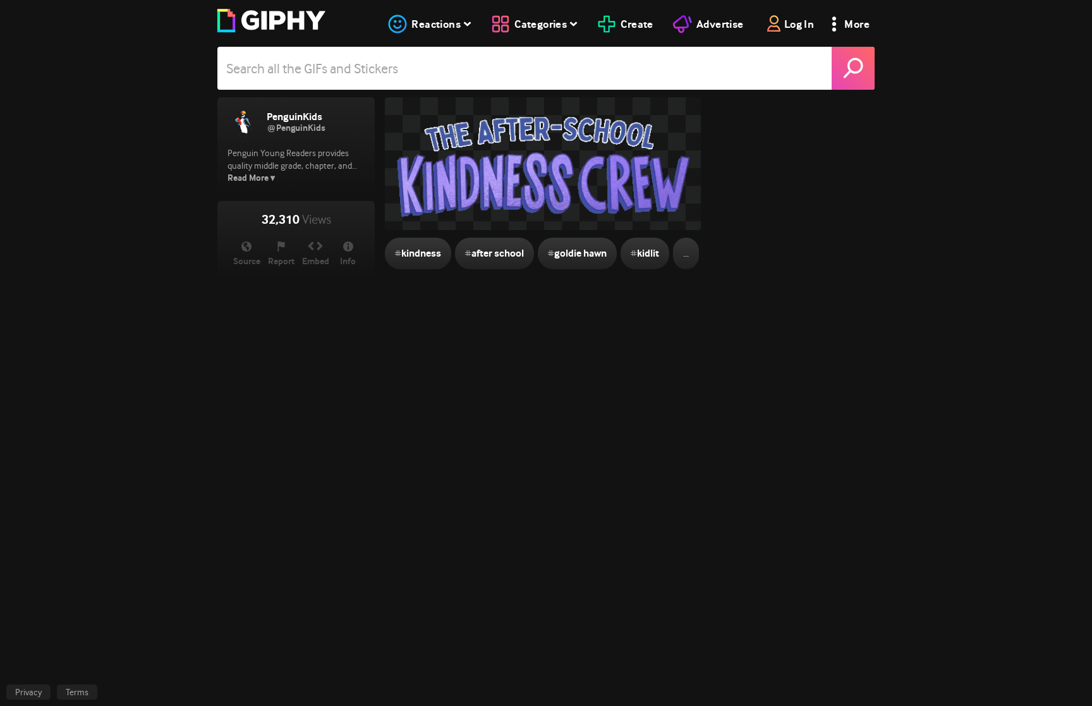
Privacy (28, 692)
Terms (77, 692)
